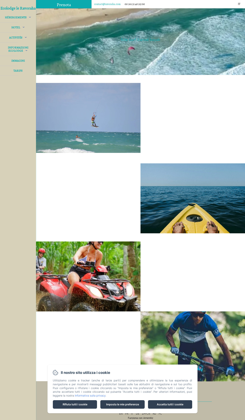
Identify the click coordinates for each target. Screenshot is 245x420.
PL (160, 413)
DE (137, 413)
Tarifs (18, 71)
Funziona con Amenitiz (140, 418)
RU (154, 413)
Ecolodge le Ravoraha (18, 8)
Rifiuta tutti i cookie (75, 404)
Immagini (18, 61)
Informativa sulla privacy (90, 395)
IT (132, 413)
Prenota (64, 5)
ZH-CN (146, 413)
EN (120, 413)
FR (126, 413)
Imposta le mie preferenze (122, 404)
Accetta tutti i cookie (170, 404)
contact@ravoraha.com (107, 4)
